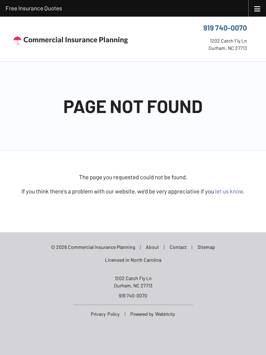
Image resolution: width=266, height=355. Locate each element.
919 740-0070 (225, 27)
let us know (229, 191)
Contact (178, 247)
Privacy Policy (105, 314)
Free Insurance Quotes (34, 8)
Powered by (152, 314)
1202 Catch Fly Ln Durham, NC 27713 (133, 281)
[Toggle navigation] (257, 8)
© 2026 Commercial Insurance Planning (93, 247)
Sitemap (206, 247)
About (152, 247)
